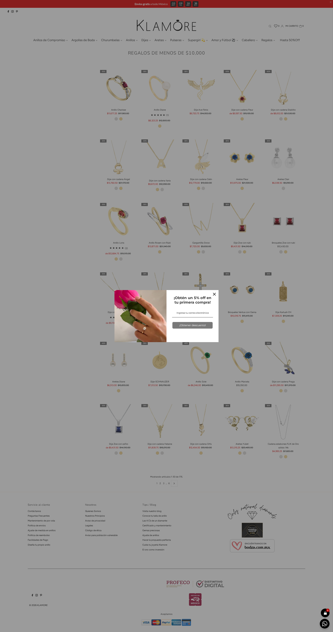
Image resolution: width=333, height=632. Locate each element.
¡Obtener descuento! (192, 325)
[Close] (214, 294)
